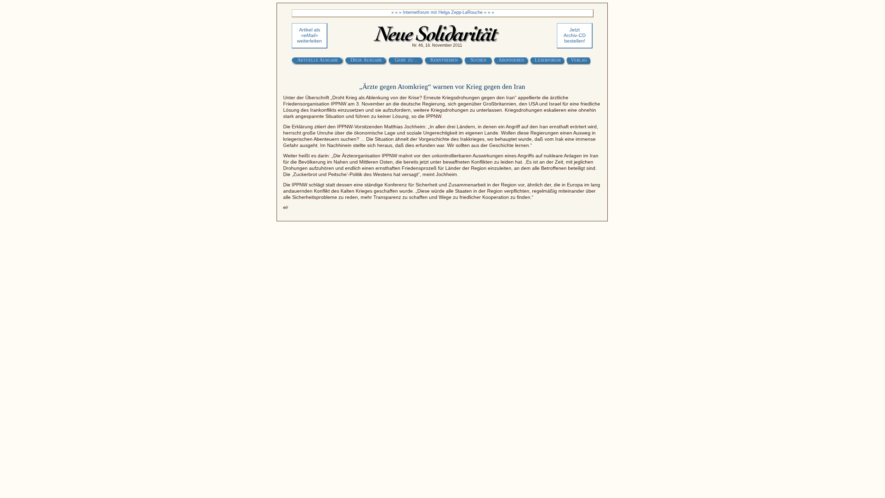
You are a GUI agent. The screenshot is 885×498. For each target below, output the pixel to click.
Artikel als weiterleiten (309, 35)
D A (366, 60)
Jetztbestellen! (574, 35)
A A (317, 60)
